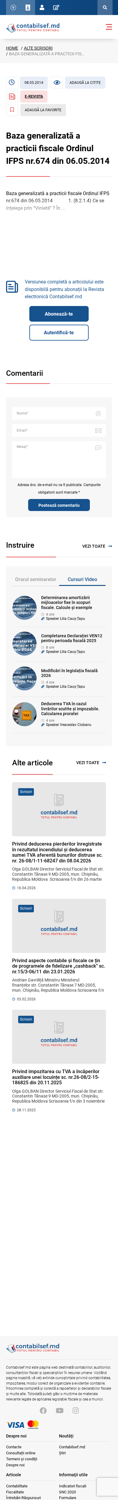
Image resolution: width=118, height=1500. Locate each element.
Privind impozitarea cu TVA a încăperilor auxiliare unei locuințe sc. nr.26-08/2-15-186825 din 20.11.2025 (56, 1077)
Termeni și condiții (21, 1459)
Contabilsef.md (72, 1447)
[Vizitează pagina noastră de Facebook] (43, 1410)
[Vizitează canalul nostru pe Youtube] (60, 1410)
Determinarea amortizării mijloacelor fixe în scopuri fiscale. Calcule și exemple (66, 602)
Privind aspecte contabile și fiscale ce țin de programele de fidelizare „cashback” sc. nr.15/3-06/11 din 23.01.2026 (58, 966)
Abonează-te (59, 314)
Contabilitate (17, 1486)
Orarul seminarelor (35, 579)
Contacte (13, 1447)
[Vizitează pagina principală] (32, 27)
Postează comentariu (59, 505)
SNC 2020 (67, 1492)
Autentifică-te (59, 332)
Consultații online (20, 1453)
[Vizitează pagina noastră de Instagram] (76, 1410)
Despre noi (15, 1465)
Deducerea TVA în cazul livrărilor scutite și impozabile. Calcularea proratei (70, 708)
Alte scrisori (38, 48)
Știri (62, 1453)
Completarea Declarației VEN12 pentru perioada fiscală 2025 (71, 638)
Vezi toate (93, 546)
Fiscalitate (15, 1492)
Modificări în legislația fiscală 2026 (69, 673)
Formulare (67, 1497)
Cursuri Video (82, 579)
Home (12, 48)
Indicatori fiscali (72, 1486)
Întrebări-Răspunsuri (23, 1497)
